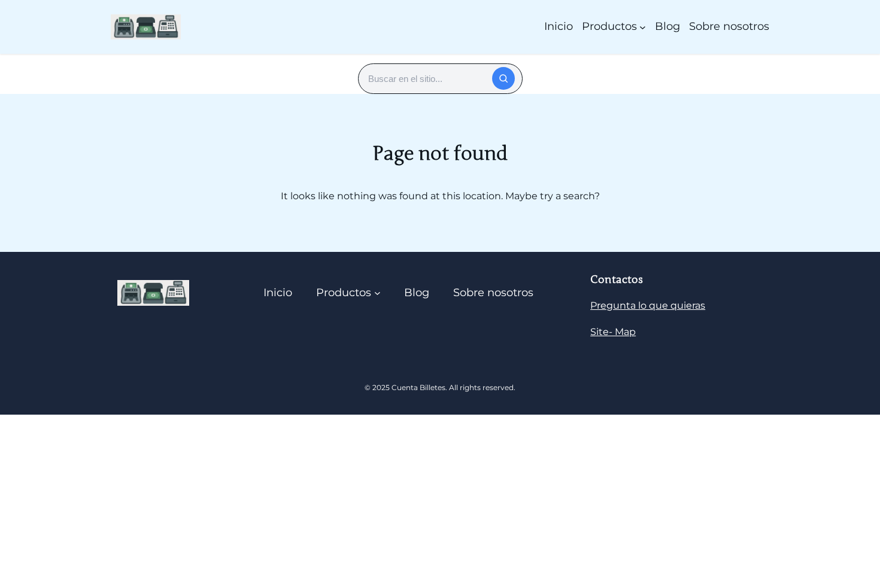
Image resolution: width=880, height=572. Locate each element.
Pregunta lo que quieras (647, 305)
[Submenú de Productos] (642, 26)
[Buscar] (503, 78)
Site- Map (613, 331)
